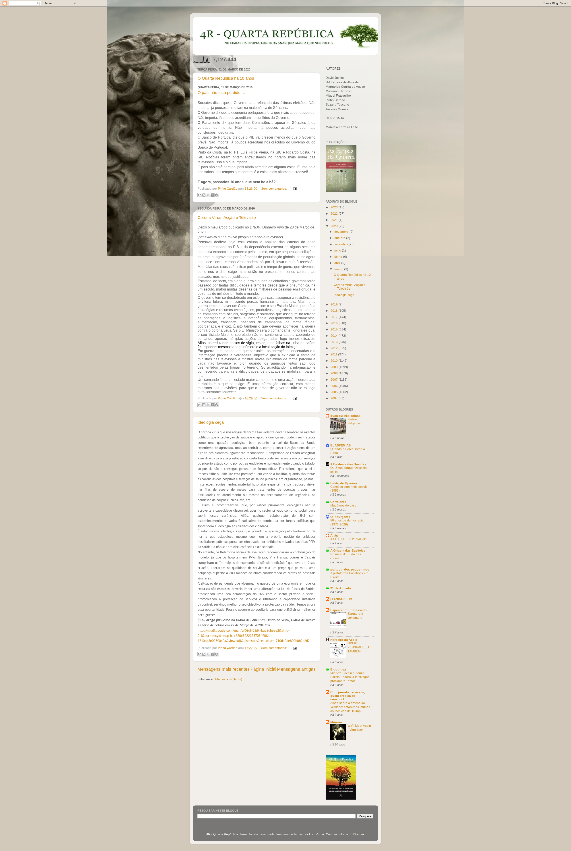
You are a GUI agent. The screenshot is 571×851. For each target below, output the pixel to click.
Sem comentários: (274, 188)
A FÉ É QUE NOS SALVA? (348, 539)
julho (338, 250)
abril (337, 263)
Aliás (334, 535)
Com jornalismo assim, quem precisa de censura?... (347, 695)
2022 (335, 213)
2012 (335, 348)
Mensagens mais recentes (223, 669)
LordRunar (316, 834)
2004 (335, 398)
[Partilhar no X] (208, 195)
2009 (335, 367)
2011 (334, 354)
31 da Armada (340, 588)
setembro (341, 244)
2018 (335, 310)
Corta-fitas (338, 502)
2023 (335, 207)
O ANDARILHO (341, 599)
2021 (335, 220)
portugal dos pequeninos (349, 569)
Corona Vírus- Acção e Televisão (227, 217)
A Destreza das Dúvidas (348, 464)
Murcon (336, 722)
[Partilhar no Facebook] (212, 195)
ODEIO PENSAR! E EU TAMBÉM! (358, 647)
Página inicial (263, 669)
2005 (335, 392)
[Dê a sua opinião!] (204, 195)
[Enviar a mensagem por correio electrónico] (294, 188)
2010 (335, 360)
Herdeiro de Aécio (343, 639)
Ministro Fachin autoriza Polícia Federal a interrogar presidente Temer (349, 677)
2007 (335, 379)
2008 (335, 373)
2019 (335, 304)
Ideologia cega (211, 422)
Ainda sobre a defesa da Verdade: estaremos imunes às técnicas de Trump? (350, 707)
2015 (335, 329)
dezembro (342, 231)
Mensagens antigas (296, 669)
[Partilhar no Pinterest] (216, 195)
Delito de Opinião (343, 483)
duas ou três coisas (345, 415)
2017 (335, 317)
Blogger (358, 834)
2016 (335, 323)
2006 (335, 386)
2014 (335, 335)
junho (338, 256)
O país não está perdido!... (221, 92)
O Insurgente (340, 517)
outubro (340, 238)
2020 (335, 226)
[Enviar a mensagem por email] (199, 195)
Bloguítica (338, 669)
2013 (335, 342)
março (339, 269)
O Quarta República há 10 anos (226, 78)
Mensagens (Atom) (228, 679)
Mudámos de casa (343, 505)
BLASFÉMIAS (340, 445)
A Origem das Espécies (347, 550)
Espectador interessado (348, 610)
